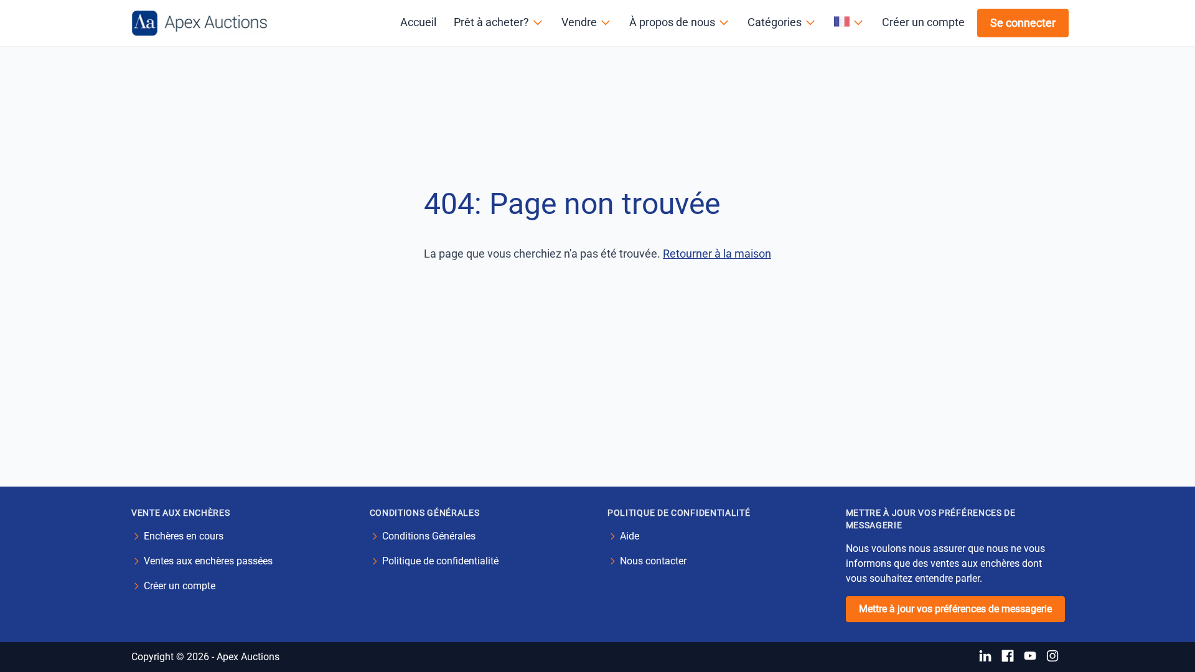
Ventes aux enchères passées (208, 561)
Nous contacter (653, 561)
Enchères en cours (183, 536)
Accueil (418, 22)
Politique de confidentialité (440, 561)
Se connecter (1023, 22)
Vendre (579, 22)
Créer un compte (923, 22)
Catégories (774, 22)
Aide (629, 536)
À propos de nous (672, 22)
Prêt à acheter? (491, 22)
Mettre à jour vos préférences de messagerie (955, 609)
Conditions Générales (429, 536)
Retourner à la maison (717, 253)
